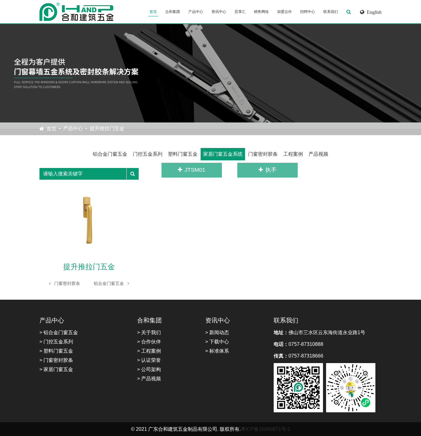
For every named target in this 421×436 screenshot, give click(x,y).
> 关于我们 (149, 332)
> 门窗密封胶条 (56, 360)
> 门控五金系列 (56, 341)
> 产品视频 (149, 378)
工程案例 (293, 154)
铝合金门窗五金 (110, 154)
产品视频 (318, 154)
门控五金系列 (147, 154)
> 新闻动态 (217, 332)
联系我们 (330, 12)
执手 (270, 170)
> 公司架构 (149, 369)
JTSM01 (195, 170)
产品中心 (195, 12)
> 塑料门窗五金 (56, 351)
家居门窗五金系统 (223, 154)
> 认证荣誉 (149, 360)
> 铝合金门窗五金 (58, 332)
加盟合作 (284, 12)
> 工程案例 (149, 351)
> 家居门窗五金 (56, 369)
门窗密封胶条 (263, 154)
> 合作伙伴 (149, 341)
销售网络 (261, 12)
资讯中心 (218, 12)
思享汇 (240, 12)
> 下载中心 (217, 341)
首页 (153, 12)
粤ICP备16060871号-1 (265, 429)
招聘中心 (307, 12)
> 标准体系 (217, 351)
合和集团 (172, 12)
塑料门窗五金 (183, 154)
